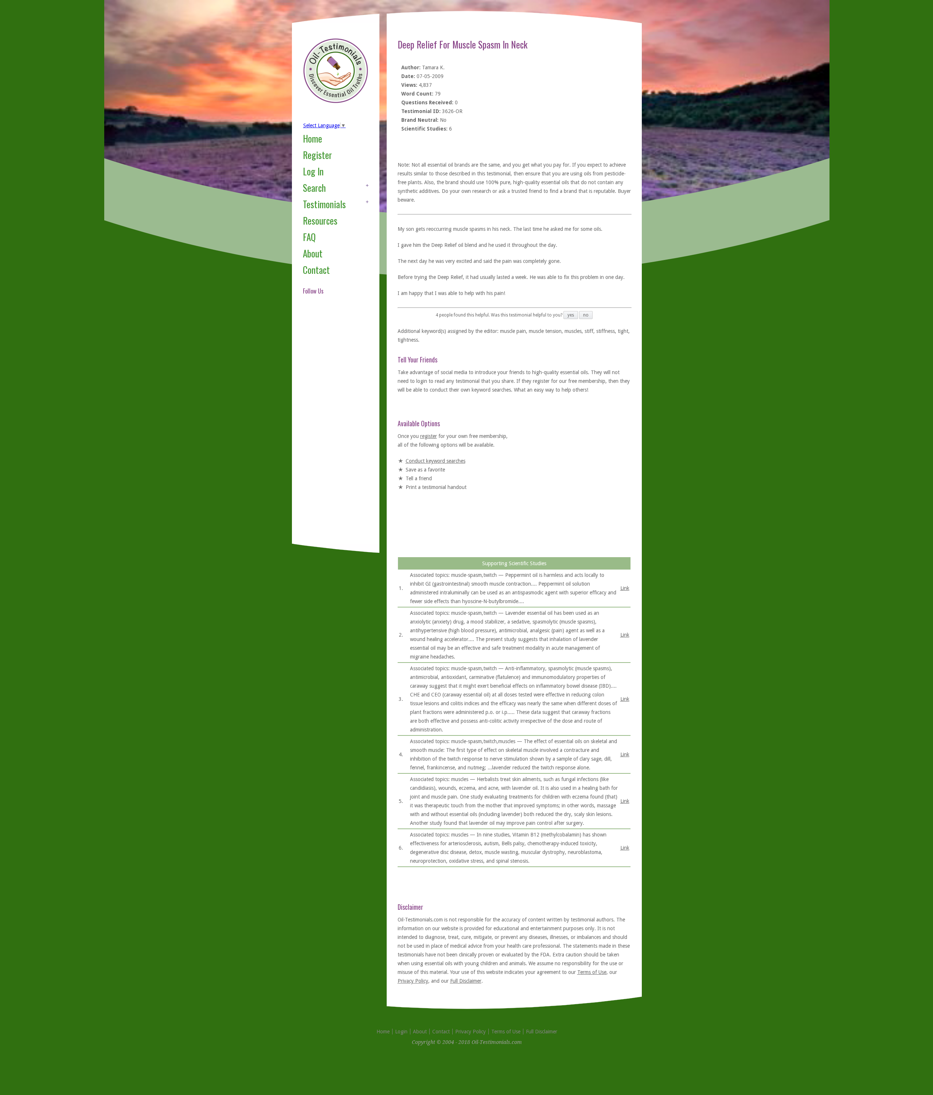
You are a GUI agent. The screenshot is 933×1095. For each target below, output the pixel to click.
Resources (320, 220)
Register (317, 154)
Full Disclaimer (465, 981)
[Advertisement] (332, 428)
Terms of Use (591, 972)
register (428, 436)
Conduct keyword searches (435, 461)
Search (314, 187)
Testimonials (324, 204)
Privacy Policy (413, 981)
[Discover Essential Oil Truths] (335, 102)
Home (312, 138)
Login (401, 1031)
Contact (316, 269)
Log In (313, 171)
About (313, 253)
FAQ (309, 236)
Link (624, 588)
